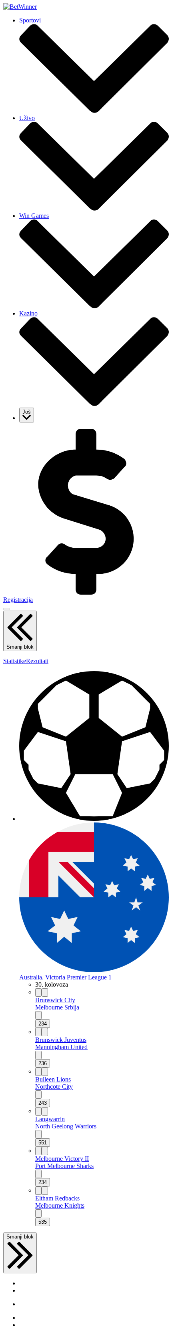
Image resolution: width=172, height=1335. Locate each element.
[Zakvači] (38, 992)
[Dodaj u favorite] (45, 992)
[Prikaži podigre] (38, 1015)
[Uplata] (86, 592)
